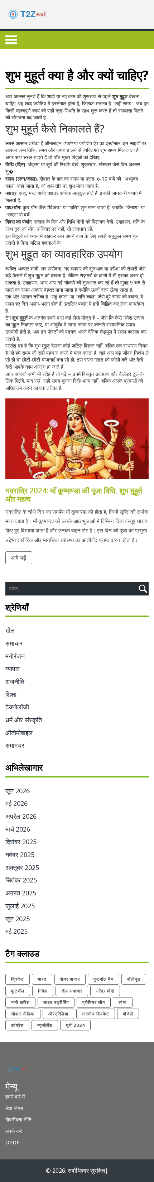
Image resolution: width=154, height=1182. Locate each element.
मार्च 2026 (17, 829)
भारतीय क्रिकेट (95, 1014)
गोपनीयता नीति (18, 1119)
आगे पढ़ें (19, 557)
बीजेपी (128, 1014)
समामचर (14, 745)
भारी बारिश (20, 1002)
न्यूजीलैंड (44, 1025)
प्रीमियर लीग (93, 1002)
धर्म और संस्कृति (23, 720)
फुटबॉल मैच (103, 979)
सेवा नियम (14, 1108)
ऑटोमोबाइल (19, 732)
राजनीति (14, 681)
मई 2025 (16, 931)
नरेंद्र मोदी (105, 991)
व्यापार (12, 668)
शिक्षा (10, 694)
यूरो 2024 (75, 1025)
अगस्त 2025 (20, 893)
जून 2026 (17, 790)
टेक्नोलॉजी (17, 707)
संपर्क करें (13, 1131)
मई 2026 (16, 803)
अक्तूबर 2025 (22, 867)
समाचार (14, 643)
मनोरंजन (15, 656)
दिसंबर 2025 (21, 841)
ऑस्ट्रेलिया (58, 1014)
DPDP (12, 1142)
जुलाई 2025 (20, 905)
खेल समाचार (71, 991)
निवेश (43, 991)
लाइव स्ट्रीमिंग (56, 1002)
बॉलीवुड (133, 979)
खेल (10, 630)
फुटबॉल (17, 991)
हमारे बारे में (15, 1096)
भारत (42, 979)
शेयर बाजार (70, 979)
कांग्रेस (17, 1025)
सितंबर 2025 (21, 880)
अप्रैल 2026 (21, 816)
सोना (123, 1002)
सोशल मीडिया (23, 1014)
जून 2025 (17, 918)
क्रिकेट (17, 979)
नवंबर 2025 (19, 854)
